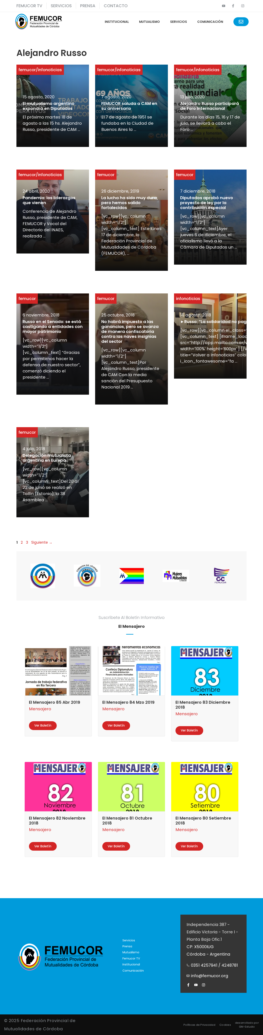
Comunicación (210, 22)
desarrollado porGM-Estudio (247, 1025)
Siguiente (41, 542)
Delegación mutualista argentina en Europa (47, 457)
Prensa (127, 946)
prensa (87, 6)
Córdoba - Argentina (208, 954)
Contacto (116, 6)
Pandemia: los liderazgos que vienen (49, 200)
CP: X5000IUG (200, 947)
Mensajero (40, 709)
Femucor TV (131, 958)
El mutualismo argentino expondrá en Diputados (48, 106)
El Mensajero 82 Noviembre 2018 (57, 820)
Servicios (61, 6)
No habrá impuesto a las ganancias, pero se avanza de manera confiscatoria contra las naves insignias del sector (130, 331)
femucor (27, 70)
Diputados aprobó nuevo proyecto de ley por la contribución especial (206, 202)
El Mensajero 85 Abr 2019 (54, 702)
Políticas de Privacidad (199, 1025)
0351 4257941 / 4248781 (214, 965)
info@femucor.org (209, 976)
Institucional (117, 22)
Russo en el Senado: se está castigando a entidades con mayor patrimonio (53, 326)
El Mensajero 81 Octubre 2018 (127, 820)
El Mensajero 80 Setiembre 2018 (203, 820)
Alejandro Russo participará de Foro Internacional (209, 106)
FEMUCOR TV (29, 6)
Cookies (225, 1025)
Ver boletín (42, 725)
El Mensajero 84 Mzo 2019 (128, 702)
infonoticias (50, 70)
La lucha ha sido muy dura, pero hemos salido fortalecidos (129, 202)
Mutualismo (149, 22)
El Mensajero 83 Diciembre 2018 (202, 704)
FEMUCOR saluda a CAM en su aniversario (129, 106)
